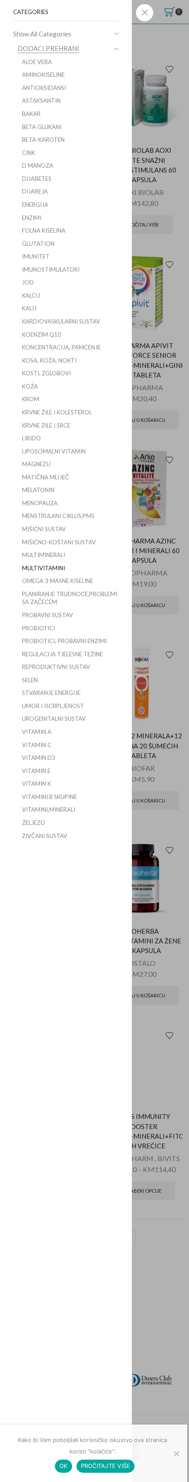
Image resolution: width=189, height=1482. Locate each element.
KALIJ (29, 308)
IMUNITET (36, 256)
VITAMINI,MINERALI (48, 809)
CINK (28, 152)
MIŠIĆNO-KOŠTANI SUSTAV (59, 542)
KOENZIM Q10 (41, 334)
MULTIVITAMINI (43, 568)
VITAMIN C (36, 744)
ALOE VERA (37, 61)
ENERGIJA (35, 204)
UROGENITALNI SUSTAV (54, 718)
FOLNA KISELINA (43, 230)
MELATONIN (38, 489)
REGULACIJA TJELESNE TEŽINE (62, 654)
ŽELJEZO (33, 822)
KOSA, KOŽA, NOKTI (49, 360)
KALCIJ (31, 295)
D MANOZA (37, 165)
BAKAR (31, 113)
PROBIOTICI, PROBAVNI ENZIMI (64, 640)
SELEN (30, 679)
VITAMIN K (36, 783)
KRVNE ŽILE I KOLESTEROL (57, 412)
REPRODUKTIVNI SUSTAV (56, 666)
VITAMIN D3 (38, 757)
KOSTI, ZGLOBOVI (46, 373)
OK (63, 1465)
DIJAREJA (35, 191)
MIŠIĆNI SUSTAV (44, 528)
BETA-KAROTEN (43, 139)
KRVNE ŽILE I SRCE (46, 425)
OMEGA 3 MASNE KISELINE (57, 580)
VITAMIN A (36, 731)
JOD (28, 282)
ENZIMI (31, 217)
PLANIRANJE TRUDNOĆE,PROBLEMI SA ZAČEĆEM (69, 598)
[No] (176, 1453)
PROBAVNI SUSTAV (47, 615)
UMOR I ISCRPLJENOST (53, 705)
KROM (30, 399)
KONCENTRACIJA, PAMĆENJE (61, 347)
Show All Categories (42, 34)
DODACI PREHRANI (48, 48)
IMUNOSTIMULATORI (51, 269)
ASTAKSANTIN (41, 100)
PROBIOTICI (38, 628)
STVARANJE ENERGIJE (51, 692)
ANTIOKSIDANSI (44, 87)
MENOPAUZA (40, 503)
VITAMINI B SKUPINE (49, 796)
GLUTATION (38, 243)
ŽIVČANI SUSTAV (44, 835)
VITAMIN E (36, 770)
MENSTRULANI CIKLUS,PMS (58, 515)
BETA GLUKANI (42, 126)
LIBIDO (31, 438)
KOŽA (30, 386)
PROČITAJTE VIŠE (106, 1465)
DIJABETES (36, 178)
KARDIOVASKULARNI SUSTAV (61, 321)
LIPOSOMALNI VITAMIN (54, 451)
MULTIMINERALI (43, 554)
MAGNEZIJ (36, 464)
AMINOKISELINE (43, 74)
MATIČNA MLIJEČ (45, 477)
